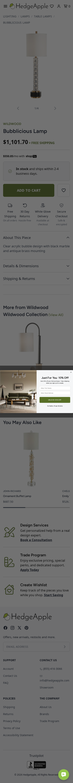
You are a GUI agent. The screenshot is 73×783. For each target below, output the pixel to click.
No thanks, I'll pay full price (54, 406)
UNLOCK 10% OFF (54, 400)
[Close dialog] (71, 372)
